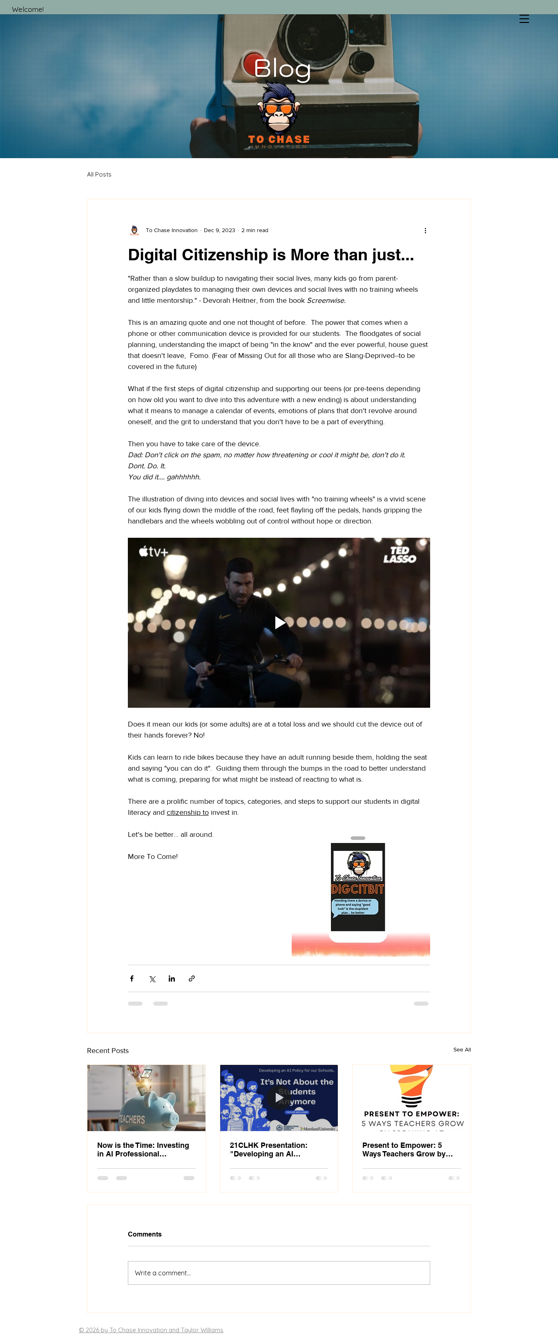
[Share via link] (192, 978)
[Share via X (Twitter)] (152, 978)
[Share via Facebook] (132, 978)
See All (462, 1049)
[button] (524, 19)
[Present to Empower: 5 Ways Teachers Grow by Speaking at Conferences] (412, 1098)
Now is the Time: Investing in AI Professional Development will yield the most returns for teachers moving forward (143, 1149)
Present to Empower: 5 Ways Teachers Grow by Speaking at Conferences (406, 1149)
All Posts (99, 174)
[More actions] (425, 230)
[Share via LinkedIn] (172, 978)
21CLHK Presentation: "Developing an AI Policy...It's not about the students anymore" (273, 1149)
